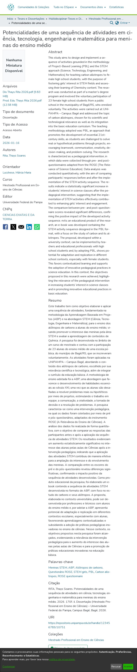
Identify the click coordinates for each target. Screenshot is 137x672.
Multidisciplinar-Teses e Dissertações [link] (66, 19)
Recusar (116, 666)
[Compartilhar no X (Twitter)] (13, 227)
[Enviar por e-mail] (21, 227)
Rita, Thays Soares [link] (14, 156)
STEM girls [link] (80, 572)
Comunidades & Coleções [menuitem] (33, 7)
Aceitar (128, 666)
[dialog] (68, 660)
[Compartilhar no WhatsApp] (37, 227)
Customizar (8, 666)
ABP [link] (71, 568)
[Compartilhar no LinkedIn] (29, 227)
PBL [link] (91, 572)
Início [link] (10, 19)
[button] (111, 23)
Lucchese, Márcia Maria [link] (17, 173)
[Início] (10, 7)
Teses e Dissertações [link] (30, 19)
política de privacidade (62, 659)
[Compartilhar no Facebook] (5, 227)
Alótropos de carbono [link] (89, 568)
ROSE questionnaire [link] (70, 576)
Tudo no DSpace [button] (64, 7)
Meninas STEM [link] (57, 568)
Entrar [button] (124, 23)
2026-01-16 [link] (11, 143)
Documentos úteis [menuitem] (91, 7)
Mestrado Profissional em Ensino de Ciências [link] (106, 19)
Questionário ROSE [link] (60, 572)
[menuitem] (65, 7)
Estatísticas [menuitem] (116, 7)
